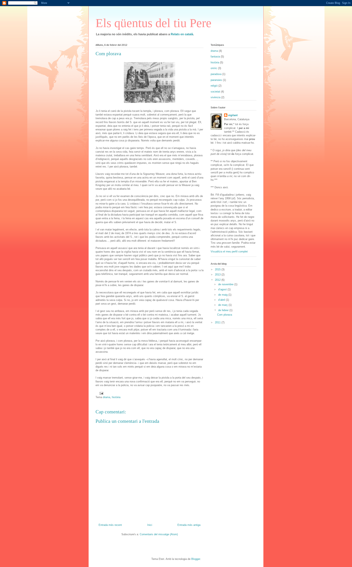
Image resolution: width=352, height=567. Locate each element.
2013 (218, 274)
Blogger (195, 558)
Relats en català (182, 34)
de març (223, 304)
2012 (218, 279)
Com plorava (224, 314)
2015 (218, 269)
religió (214, 85)
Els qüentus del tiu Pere (153, 23)
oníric (214, 68)
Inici (149, 524)
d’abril (222, 299)
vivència (215, 97)
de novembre (226, 284)
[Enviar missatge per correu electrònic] (100, 393)
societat (215, 91)
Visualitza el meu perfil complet (229, 251)
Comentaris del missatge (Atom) (159, 534)
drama (106, 397)
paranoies (216, 79)
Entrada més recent (110, 524)
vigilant (233, 115)
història (116, 397)
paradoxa (216, 74)
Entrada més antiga (188, 524)
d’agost (223, 289)
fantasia (215, 56)
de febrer (223, 310)
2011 (218, 322)
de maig (223, 294)
